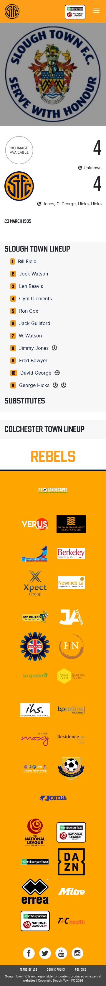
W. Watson (30, 336)
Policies (81, 969)
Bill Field (27, 261)
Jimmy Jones (34, 348)
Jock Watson (33, 274)
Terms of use (28, 969)
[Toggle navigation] (96, 10)
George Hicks (34, 385)
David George (35, 373)
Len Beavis (31, 286)
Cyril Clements (35, 298)
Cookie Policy (56, 969)
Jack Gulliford (34, 323)
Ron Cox (28, 311)
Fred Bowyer (33, 360)
